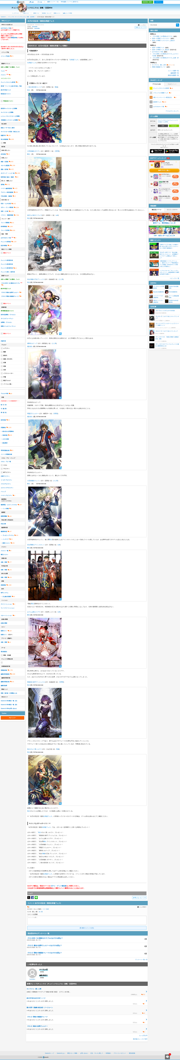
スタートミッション (6, 615)
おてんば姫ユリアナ (33, 612)
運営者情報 (132, 1053)
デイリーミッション (6, 604)
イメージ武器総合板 (6, 454)
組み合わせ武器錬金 (8, 431)
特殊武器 (5, 435)
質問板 (3, 184)
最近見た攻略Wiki (172, 209)
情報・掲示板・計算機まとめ (9, 693)
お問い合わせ (84, 1053)
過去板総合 (4, 651)
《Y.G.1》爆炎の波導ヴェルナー (10, 292)
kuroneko (34, 26)
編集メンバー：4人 (53, 2)
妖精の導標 (4, 623)
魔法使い (30, 346)
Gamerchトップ (49, 1053)
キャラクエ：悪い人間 (163, 65)
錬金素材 (5, 443)
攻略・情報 (4, 562)
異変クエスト (6, 543)
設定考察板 (4, 245)
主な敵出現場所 (6, 596)
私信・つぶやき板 (6, 203)
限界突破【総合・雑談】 (8, 177)
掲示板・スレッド (46, 13)
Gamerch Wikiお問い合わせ (9, 708)
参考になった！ (141, 27)
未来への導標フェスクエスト (163, 38)
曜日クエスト (4, 554)
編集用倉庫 (4, 685)
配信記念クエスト (6, 94)
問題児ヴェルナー (33, 413)
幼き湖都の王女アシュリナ (36, 279)
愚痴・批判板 (4, 169)
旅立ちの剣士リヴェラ (34, 215)
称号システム (4, 592)
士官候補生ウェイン (33, 480)
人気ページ (26, 13)
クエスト (3, 75)
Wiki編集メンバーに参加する (69, 2)
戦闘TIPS (3, 135)
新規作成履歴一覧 (173, 75)
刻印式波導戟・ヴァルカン (8, 314)
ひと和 (61, 279)
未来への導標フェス (160, 47)
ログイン (158, 2)
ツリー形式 (46, 909)
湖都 (43, 853)
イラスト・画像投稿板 (7, 215)
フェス (3, 71)
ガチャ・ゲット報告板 (58, 886)
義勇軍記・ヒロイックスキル (9, 504)
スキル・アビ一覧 (6, 461)
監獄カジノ (4, 630)
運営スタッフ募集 (72, 1053)
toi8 (57, 215)
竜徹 (56, 87)
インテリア (5, 539)
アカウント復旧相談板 (7, 192)
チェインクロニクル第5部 (8, 82)
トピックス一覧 (174, 278)
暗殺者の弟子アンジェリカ (36, 682)
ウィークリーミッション (8, 608)
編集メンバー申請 (67, 13)
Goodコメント (172, 84)
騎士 (28, 154)
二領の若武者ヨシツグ (34, 87)
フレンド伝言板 (5, 230)
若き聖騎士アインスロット (36, 545)
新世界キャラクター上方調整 (9, 108)
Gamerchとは (60, 1053)
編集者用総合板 (5, 681)
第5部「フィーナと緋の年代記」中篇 (11, 86)
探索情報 (3, 585)
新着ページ (36, 13)
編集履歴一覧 (175, 73)
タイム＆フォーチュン (7, 318)
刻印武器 (3, 420)
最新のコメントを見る (88, 928)
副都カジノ (4, 634)
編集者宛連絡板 (5, 674)
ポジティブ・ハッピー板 (8, 173)
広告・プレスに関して (96, 1053)
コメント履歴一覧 (173, 70)
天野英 (57, 151)
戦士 (28, 90)
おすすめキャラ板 (6, 28)
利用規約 (108, 1053)
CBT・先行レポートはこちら (163, 235)
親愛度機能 (4, 516)
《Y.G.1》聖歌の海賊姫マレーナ (10, 296)
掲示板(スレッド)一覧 (139, 1039)
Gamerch (20, 2)
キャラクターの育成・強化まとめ (10, 131)
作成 (40, 2)
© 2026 (40, 1057)
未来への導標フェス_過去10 (164, 49)
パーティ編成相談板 (6, 188)
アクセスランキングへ (172, 111)
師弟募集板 (4, 226)
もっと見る (142, 1035)
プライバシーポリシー (120, 1053)
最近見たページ (156, 209)
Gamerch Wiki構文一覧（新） (9, 704)
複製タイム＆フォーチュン (8, 326)
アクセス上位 (156, 84)
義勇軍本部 (4, 531)
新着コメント (57, 13)
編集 (32, 2)
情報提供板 (14, 37)
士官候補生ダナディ (33, 151)
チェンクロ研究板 (6, 241)
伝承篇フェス (74, 59)
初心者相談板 (4, 139)
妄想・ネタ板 (4, 211)
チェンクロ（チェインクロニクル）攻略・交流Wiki (32, 8)
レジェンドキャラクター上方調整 (10, 116)
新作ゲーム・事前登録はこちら (163, 223)
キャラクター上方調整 (7, 112)
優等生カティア (32, 343)
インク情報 (5, 508)
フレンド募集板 (5, 222)
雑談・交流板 (4, 161)
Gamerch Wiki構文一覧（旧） (9, 700)
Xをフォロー (12, 717)
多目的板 (3, 154)
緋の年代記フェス (6, 90)
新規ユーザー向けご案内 (8, 128)
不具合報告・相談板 (6, 196)
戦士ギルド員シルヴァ (34, 749)
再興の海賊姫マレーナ (161, 67)
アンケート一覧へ (140, 959)
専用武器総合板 (5, 450)
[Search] (177, 25)
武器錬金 (3, 427)
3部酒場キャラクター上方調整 (9, 120)
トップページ (15, 13)
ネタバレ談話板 (5, 165)
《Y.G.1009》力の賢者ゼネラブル (164, 36)
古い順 (41, 911)
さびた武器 (5, 439)
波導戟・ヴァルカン (6, 322)
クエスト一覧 (4, 550)
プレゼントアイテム (8, 535)
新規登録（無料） (148, 2)
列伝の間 (3, 524)
